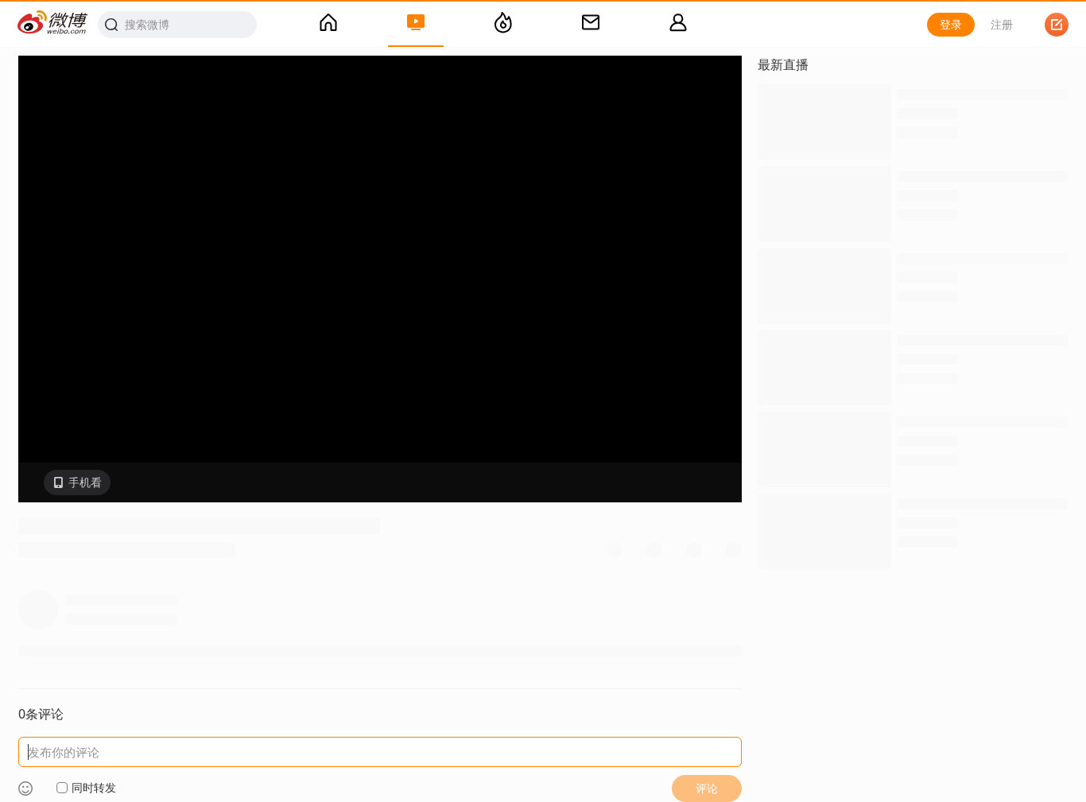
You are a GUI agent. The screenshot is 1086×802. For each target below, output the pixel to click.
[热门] (503, 25)
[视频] (416, 25)
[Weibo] (53, 24)
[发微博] (1057, 25)
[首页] (328, 25)
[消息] (591, 25)
